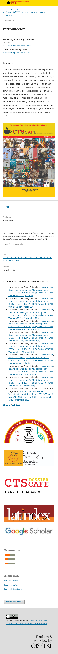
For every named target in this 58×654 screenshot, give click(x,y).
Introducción (47, 287)
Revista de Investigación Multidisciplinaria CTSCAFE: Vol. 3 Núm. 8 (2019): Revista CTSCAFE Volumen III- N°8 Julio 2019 (30, 349)
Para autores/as (11, 585)
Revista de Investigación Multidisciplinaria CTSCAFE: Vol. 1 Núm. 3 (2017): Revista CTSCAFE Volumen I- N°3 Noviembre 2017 (30, 326)
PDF (7, 207)
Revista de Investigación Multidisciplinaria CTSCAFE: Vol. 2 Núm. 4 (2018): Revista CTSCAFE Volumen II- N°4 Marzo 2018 (30, 383)
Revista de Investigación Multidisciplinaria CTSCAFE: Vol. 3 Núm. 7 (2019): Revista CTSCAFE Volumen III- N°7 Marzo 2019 (30, 371)
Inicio (5, 9)
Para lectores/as (11, 580)
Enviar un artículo (14, 601)
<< (4, 404)
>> (18, 404)
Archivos (14, 9)
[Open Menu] (3, 3)
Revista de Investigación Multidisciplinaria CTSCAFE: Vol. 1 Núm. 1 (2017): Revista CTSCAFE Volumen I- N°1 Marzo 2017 (30, 304)
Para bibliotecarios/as (13, 589)
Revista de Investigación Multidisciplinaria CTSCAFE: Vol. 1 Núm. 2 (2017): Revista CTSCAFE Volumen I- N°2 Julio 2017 (30, 360)
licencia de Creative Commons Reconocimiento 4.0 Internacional (26, 622)
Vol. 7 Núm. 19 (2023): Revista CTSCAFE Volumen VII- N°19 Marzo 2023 (27, 13)
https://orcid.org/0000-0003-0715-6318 (17, 45)
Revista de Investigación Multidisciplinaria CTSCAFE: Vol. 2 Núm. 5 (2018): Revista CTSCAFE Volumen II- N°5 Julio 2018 (30, 293)
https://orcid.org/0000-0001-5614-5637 (17, 53)
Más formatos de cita (14, 244)
